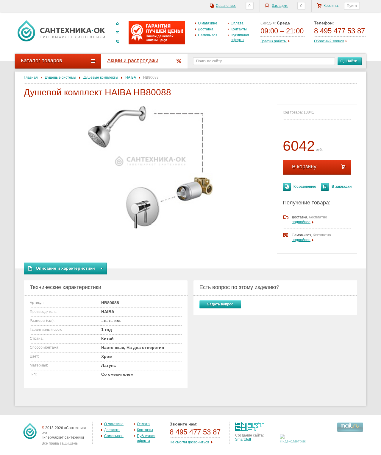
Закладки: (280, 6)
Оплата (237, 23)
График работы (273, 41)
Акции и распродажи (132, 60)
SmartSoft (243, 439)
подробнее (301, 222)
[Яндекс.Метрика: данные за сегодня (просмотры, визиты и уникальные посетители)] (293, 439)
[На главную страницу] (61, 30)
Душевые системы (60, 77)
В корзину (304, 167)
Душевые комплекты (100, 77)
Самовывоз (207, 35)
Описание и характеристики (65, 268)
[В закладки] (325, 187)
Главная (31, 77)
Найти (351, 61)
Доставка (205, 29)
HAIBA (130, 77)
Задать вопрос (220, 304)
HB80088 (151, 77)
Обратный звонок (329, 41)
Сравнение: (226, 6)
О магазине (207, 23)
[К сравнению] (287, 187)
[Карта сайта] (117, 41)
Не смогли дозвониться (189, 442)
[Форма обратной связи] (117, 32)
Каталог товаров (41, 60)
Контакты (239, 29)
